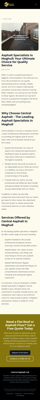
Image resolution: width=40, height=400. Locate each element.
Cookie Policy (18, 393)
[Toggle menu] (36, 4)
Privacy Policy (9, 393)
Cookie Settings (20, 395)
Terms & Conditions (28, 393)
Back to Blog (7, 19)
